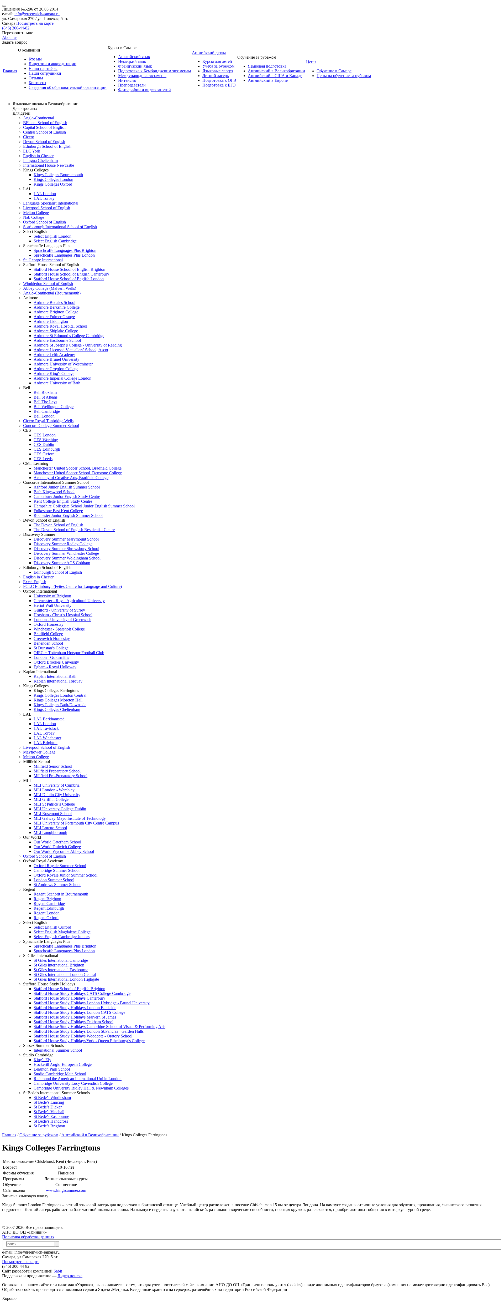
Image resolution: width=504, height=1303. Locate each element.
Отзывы (36, 78)
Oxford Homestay (49, 624)
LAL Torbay (44, 198)
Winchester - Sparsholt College (59, 629)
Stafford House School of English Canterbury (71, 274)
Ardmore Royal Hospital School (60, 326)
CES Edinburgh (47, 449)
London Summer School (54, 880)
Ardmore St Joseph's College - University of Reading (78, 345)
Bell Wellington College (54, 406)
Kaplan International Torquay (58, 681)
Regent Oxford (46, 917)
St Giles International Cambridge (61, 960)
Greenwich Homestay (52, 638)
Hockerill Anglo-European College (63, 1064)
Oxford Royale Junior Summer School (65, 875)
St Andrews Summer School (57, 884)
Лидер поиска (69, 1276)
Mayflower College (39, 752)
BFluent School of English (45, 122)
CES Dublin (44, 444)
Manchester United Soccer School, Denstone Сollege (78, 473)
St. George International (43, 260)
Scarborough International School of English (60, 227)
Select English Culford (52, 927)
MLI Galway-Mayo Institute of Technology (70, 818)
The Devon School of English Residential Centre (74, 529)
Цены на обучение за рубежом (344, 75)
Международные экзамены (142, 75)
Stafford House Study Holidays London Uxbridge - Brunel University (92, 1003)
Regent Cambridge (49, 903)
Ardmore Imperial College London (62, 378)
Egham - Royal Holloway (55, 667)
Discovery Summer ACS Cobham (62, 563)
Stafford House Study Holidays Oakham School (73, 1022)
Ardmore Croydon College (56, 369)
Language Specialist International (50, 203)
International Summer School (58, 1050)
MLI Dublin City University (57, 794)
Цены (311, 62)
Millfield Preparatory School (57, 771)
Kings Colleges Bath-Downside (60, 705)
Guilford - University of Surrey (59, 610)
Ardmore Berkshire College (57, 307)
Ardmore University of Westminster (63, 364)
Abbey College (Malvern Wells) (49, 288)
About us (9, 37)
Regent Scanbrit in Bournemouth (61, 894)
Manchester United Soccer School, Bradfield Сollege (78, 468)
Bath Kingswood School (54, 492)
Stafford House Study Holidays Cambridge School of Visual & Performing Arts (99, 1026)
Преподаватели (132, 85)
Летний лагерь (215, 75)
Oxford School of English (44, 222)
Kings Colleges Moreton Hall (58, 700)
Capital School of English (44, 127)
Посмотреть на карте (35, 23)
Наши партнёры (43, 68)
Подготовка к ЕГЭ (219, 85)
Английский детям (209, 52)
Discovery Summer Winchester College (66, 553)
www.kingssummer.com (66, 1190)
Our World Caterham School (57, 842)
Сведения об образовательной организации (68, 87)
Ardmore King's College (54, 373)
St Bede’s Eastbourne (51, 1116)
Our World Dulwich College (57, 846)
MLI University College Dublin (60, 809)
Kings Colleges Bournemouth (58, 174)
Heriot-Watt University (52, 605)
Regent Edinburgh (49, 908)
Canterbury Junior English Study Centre (67, 496)
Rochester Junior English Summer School (68, 515)
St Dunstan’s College (51, 648)
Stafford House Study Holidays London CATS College (79, 1012)
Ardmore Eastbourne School (57, 340)
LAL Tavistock (46, 728)
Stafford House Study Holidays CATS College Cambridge (82, 993)
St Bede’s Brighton (49, 1126)
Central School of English (44, 132)
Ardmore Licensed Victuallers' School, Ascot (71, 350)
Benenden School (48, 643)
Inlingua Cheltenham (40, 160)
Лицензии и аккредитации (52, 64)
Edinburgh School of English (47, 146)
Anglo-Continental (38, 118)
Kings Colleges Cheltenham (57, 709)
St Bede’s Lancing (49, 1102)
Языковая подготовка (267, 66)
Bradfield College (48, 634)
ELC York (31, 151)
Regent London (47, 913)
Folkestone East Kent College (58, 510)
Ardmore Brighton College (56, 312)
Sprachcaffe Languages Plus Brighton (65, 250)
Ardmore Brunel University (56, 359)
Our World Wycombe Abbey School (64, 851)
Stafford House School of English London (69, 279)
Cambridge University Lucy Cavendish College (73, 1083)
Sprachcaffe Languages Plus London (64, 255)
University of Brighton (52, 596)
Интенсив (127, 80)
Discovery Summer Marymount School (66, 539)
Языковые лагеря (217, 71)
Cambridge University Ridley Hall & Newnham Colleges (81, 1088)
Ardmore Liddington (51, 321)
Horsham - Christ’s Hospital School (63, 615)
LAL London (45, 193)
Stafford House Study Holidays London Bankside (75, 1007)
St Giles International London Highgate (66, 979)
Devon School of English (44, 141)
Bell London (44, 416)
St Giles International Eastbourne (61, 970)
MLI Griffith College (51, 799)
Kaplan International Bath (55, 676)
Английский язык (134, 56)
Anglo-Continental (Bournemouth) (52, 293)
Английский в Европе (268, 80)
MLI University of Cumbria (57, 785)
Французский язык (135, 66)
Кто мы (35, 59)
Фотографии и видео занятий (144, 90)
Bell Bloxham (45, 392)
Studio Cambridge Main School (60, 1074)
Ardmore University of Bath (57, 383)
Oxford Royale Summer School (60, 865)
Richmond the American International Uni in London (78, 1078)
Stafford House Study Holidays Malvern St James (75, 1017)
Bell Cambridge (47, 411)
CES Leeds (43, 458)
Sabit (58, 1271)
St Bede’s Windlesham (52, 1097)
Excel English (34, 581)
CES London (45, 435)
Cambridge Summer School (57, 870)
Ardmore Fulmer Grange (54, 316)
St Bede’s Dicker (48, 1107)
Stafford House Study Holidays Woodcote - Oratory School (83, 1036)
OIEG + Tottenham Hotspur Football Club (69, 652)
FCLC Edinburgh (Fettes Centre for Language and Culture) (72, 586)
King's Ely (42, 1059)
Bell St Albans (45, 397)
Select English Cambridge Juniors (62, 936)
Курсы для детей (217, 61)
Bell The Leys (45, 402)
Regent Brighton (47, 899)
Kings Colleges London (53, 179)
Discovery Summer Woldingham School (67, 558)
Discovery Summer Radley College (63, 544)
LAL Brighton (45, 742)
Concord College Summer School (51, 425)
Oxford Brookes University (56, 662)
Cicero (28, 137)
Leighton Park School (52, 1069)
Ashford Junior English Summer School (67, 487)
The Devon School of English (58, 525)
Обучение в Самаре (334, 71)
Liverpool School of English (46, 208)
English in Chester (38, 156)
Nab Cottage (33, 217)
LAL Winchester (47, 738)
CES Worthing (46, 439)
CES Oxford (44, 454)
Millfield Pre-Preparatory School (60, 775)
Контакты (37, 82)
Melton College (36, 212)
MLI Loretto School (50, 828)
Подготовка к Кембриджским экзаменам (154, 71)
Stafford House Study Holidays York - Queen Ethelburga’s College (89, 1041)
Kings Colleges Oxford (53, 184)
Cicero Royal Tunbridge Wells (48, 421)
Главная (10, 71)
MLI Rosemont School (53, 813)
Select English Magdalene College (62, 932)
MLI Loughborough (50, 832)
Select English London (52, 236)
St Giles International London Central (65, 974)
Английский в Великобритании (276, 71)
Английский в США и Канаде (275, 75)
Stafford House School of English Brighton (69, 269)
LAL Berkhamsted (49, 719)
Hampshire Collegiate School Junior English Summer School (84, 506)
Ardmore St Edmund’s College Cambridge (69, 335)
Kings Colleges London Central (60, 695)
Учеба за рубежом (218, 66)
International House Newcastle (48, 165)
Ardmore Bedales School (54, 302)
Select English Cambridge (55, 241)
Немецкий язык (132, 61)
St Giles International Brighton (59, 965)
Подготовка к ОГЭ (219, 80)
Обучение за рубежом (38, 1135)
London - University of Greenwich (62, 619)
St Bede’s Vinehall (49, 1111)
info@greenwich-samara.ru (37, 14)
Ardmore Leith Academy (54, 354)
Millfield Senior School (53, 766)
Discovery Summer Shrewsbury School (66, 548)
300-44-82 (15, 28)
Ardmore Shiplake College (56, 331)
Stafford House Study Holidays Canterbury (69, 998)
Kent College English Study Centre (63, 501)
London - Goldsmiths (51, 657)
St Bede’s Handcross (51, 1121)
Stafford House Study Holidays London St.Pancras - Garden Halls (89, 1031)
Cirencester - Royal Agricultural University (69, 600)
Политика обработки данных (28, 1237)
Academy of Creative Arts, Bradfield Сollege (71, 477)
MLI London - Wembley (54, 790)
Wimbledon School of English (48, 283)
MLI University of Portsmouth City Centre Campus (76, 823)
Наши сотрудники (45, 73)
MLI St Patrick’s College (54, 804)
